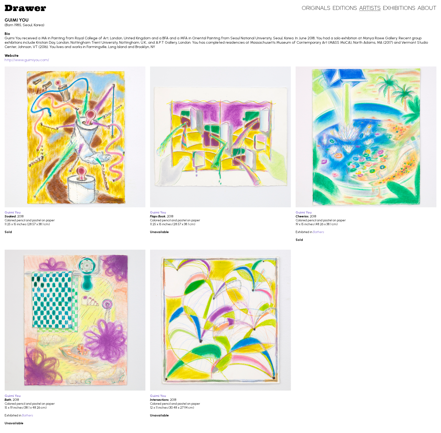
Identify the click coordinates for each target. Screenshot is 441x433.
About (427, 7)
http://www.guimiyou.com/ (27, 60)
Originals (316, 7)
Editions (345, 7)
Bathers (318, 232)
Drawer (25, 7)
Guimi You (12, 212)
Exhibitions (399, 7)
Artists (370, 7)
